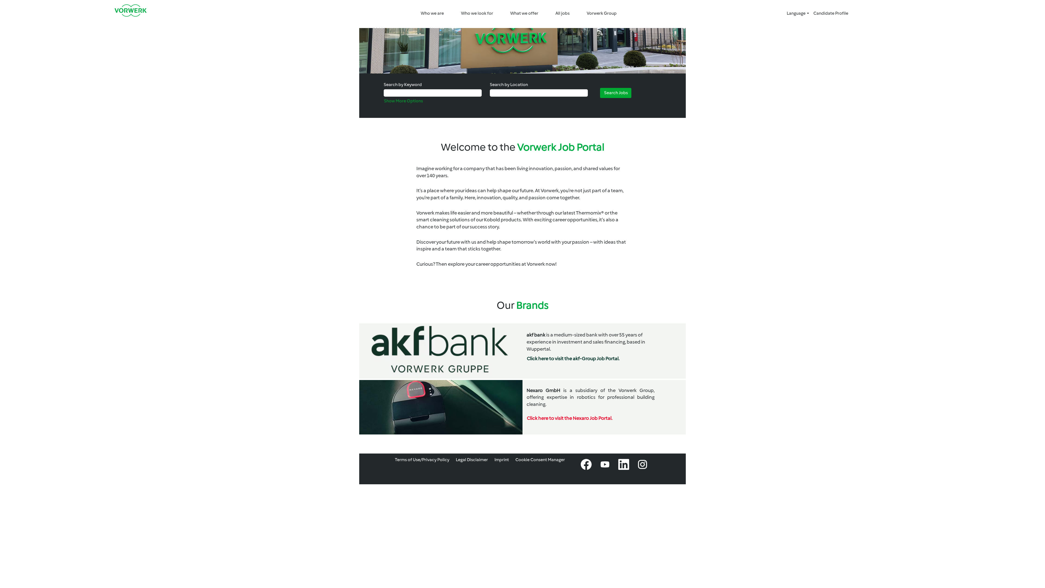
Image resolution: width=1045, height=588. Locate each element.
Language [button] (796, 13)
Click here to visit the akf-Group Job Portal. (573, 359)
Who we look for (477, 13)
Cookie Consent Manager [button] (540, 459)
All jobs (562, 13)
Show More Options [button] (403, 100)
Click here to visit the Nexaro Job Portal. (570, 418)
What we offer (524, 13)
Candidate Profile (830, 13)
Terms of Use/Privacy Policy (422, 459)
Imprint (501, 459)
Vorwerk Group (602, 13)
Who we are (432, 13)
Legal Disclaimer (472, 459)
